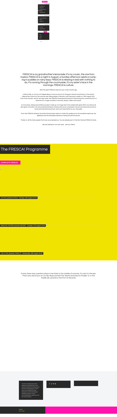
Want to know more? (58, 285)
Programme (58, 361)
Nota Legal (21, 411)
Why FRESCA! (58, 133)
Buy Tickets (81, 254)
